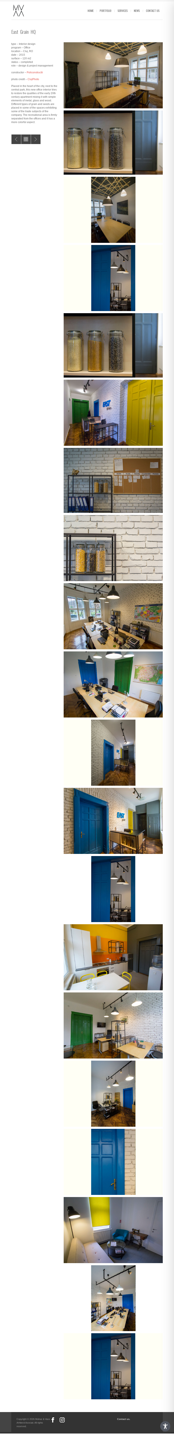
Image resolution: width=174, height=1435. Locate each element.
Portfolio (105, 10)
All (26, 139)
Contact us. (123, 1419)
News (137, 10)
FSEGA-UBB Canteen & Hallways (36, 139)
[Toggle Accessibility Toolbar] (165, 1426)
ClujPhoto (33, 79)
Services (123, 10)
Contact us (153, 10)
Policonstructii (35, 72)
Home (91, 10)
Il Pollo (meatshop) (16, 139)
